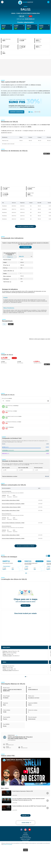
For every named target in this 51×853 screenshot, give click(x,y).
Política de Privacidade (8, 844)
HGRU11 (29, 25)
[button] (49, 556)
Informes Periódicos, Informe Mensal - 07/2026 (10, 510)
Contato (25, 833)
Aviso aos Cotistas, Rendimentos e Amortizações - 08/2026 (13, 503)
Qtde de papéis (6, 467)
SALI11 (21, 256)
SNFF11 (6, 561)
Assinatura (25, 834)
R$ (3, 400)
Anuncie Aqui (25, 841)
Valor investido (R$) (23, 467)
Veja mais (24, 815)
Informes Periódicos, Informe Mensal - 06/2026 (10, 535)
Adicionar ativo (26, 247)
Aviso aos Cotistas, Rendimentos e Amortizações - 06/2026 (13, 538)
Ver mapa (24, 605)
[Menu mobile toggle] (2, 2)
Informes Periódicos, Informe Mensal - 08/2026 (10, 500)
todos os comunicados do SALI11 (25, 545)
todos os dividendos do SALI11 (25, 226)
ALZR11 (16, 25)
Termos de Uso (25, 836)
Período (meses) (38, 467)
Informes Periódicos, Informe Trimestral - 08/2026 (11, 507)
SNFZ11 (4, 25)
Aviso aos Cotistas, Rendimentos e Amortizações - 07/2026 (13, 522)
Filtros (4, 324)
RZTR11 (41, 25)
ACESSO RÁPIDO (25, 822)
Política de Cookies (25, 839)
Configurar (9, 256)
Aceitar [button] (25, 849)
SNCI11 (28, 561)
